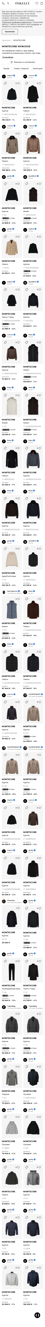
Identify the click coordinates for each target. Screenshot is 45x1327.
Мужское (6, 40)
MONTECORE (8, 108)
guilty (9, 176)
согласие (35, 24)
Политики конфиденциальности (17, 22)
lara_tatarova (12, 591)
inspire (10, 75)
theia (31, 335)
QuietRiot (32, 176)
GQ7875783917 (34, 694)
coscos (31, 75)
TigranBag (11, 1006)
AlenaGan (11, 900)
